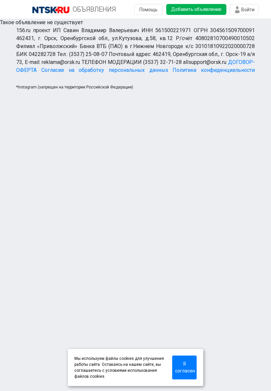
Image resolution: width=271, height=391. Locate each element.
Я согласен (185, 367)
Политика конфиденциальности (214, 70)
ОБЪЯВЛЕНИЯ (94, 9)
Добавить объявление (196, 9)
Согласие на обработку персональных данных (104, 70)
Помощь (148, 9)
